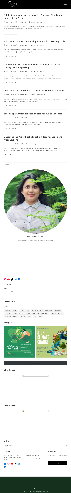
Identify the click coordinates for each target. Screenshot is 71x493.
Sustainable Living (42, 313)
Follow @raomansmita (35, 363)
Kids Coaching (48, 310)
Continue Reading (11, 33)
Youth (29, 316)
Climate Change (24, 310)
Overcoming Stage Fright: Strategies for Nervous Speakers (34, 90)
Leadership (58, 310)
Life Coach (8, 313)
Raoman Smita (10, 22)
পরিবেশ (35, 316)
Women (22, 316)
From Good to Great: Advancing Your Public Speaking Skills (34, 41)
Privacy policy (41, 489)
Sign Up (57, 463)
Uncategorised (41, 22)
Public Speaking (18, 313)
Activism (7, 310)
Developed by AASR (31, 489)
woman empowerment (11, 316)
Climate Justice (36, 310)
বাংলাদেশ (5, 295)
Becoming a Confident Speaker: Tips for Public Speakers (33, 113)
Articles (33, 22)
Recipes (27, 313)
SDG (33, 313)
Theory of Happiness (57, 313)
